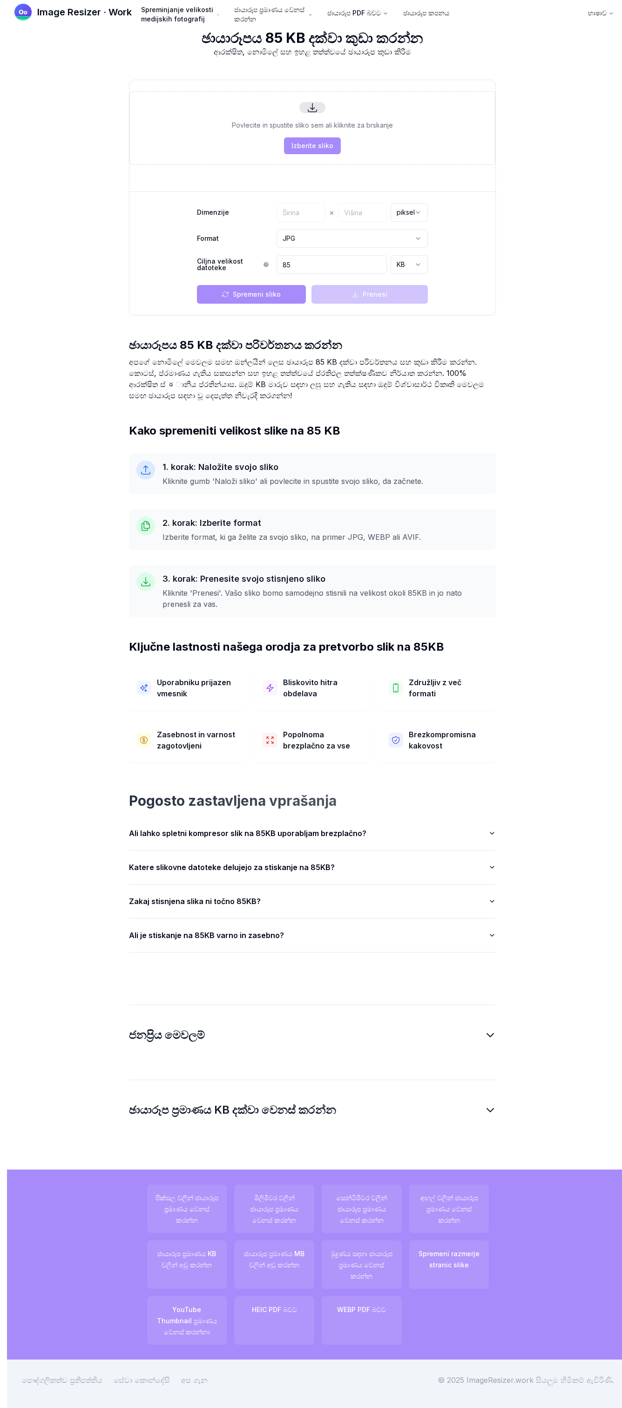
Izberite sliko (312, 146)
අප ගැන (194, 1380)
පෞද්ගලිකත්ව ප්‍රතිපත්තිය (62, 1380)
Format (208, 238)
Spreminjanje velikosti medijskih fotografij (177, 14)
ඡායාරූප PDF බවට (354, 13)
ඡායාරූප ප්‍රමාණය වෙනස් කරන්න (269, 14)
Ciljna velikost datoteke (220, 264)
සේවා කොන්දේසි (142, 1380)
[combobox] (409, 212)
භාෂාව (597, 13)
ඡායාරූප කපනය (426, 13)
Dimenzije (213, 212)
